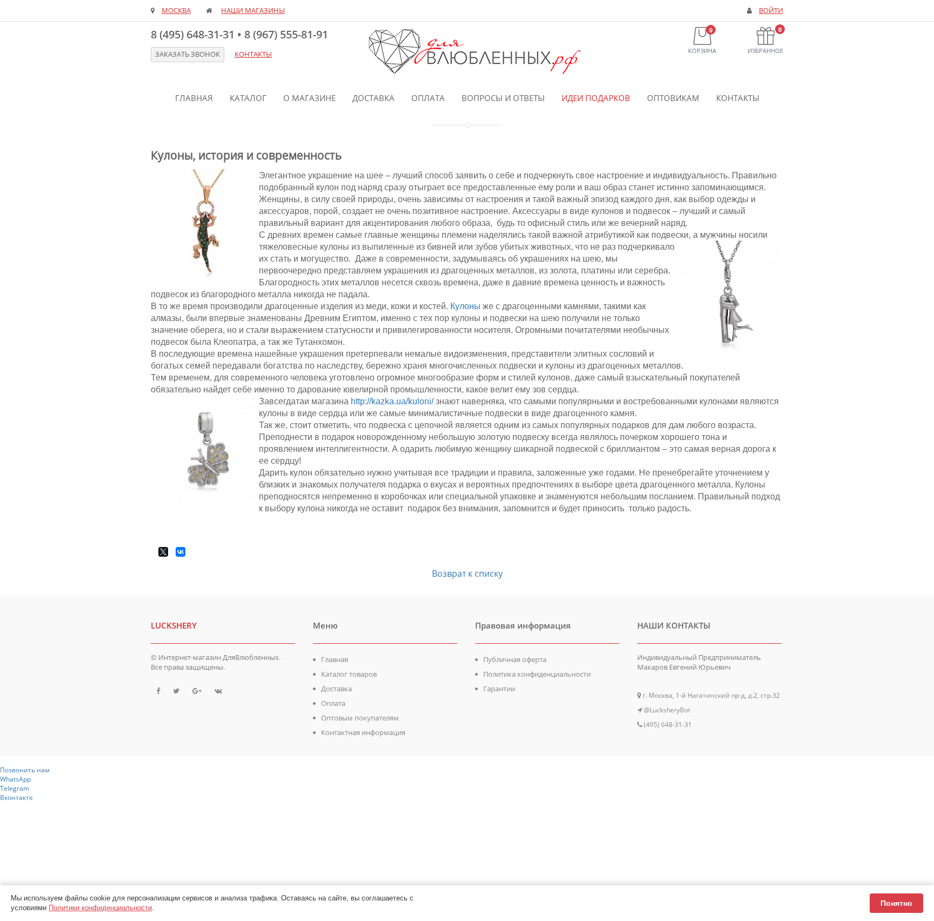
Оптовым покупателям (360, 718)
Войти (771, 10)
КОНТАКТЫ (253, 54)
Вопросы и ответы (503, 97)
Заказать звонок (187, 54)
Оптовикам (673, 97)
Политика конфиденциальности (537, 674)
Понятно (896, 903)
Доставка (373, 97)
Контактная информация (363, 732)
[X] (163, 552)
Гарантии (499, 688)
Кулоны (465, 306)
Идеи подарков (596, 97)
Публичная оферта (514, 659)
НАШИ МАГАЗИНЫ (253, 10)
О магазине (309, 97)
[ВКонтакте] (180, 552)
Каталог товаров (349, 674)
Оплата (428, 97)
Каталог (248, 97)
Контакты (737, 97)
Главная (194, 97)
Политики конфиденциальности (100, 908)
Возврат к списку (467, 573)
